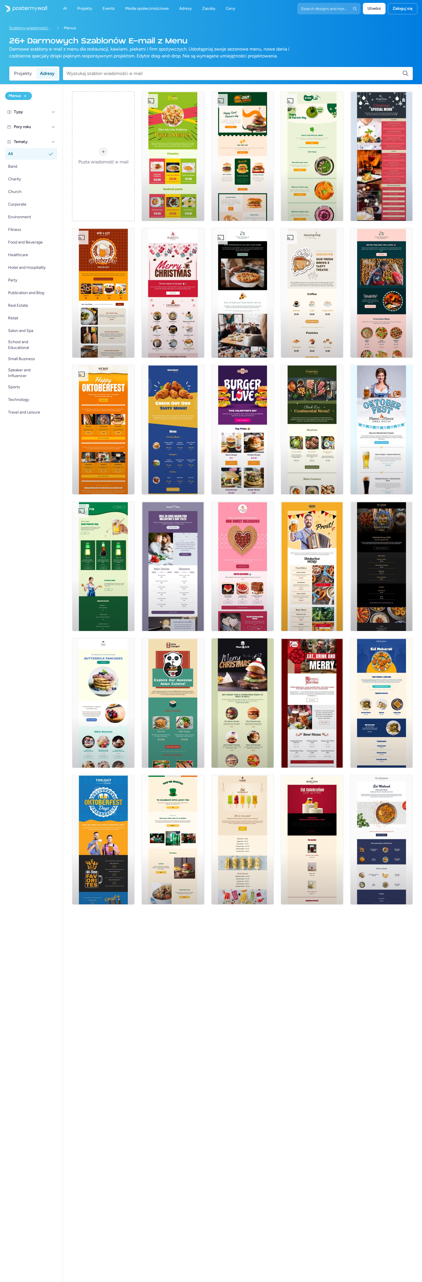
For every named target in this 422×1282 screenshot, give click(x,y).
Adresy (47, 73)
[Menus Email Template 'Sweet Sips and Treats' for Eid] (312, 840)
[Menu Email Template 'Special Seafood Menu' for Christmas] (381, 156)
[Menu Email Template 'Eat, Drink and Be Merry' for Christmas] (312, 703)
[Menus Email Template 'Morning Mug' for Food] (312, 293)
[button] (53, 112)
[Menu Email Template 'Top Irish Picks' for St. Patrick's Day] (173, 840)
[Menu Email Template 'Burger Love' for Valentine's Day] (242, 430)
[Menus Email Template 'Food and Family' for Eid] (381, 566)
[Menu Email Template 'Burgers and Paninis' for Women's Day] (242, 156)
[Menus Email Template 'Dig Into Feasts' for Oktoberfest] (381, 430)
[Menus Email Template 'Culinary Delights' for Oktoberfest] (103, 430)
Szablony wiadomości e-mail (30, 28)
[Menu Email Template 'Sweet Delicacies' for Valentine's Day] (242, 566)
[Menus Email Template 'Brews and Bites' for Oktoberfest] (103, 293)
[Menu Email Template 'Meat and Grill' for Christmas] (242, 703)
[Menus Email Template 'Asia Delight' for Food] (173, 703)
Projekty (23, 73)
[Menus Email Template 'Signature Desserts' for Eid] (381, 703)
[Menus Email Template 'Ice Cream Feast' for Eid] (242, 840)
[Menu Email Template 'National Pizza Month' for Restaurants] (242, 293)
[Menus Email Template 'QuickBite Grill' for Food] (173, 430)
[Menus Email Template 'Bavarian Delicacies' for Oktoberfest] (312, 566)
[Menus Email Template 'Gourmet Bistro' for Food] (312, 430)
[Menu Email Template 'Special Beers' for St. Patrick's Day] (103, 566)
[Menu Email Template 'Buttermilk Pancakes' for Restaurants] (103, 703)
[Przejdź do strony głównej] (23, 8)
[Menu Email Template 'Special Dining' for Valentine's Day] (173, 566)
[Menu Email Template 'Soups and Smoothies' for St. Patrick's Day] (312, 156)
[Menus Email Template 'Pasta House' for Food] (173, 156)
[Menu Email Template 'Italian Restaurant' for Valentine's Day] (381, 293)
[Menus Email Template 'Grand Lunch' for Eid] (381, 840)
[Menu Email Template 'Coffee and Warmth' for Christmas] (173, 293)
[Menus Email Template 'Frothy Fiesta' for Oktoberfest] (103, 840)
